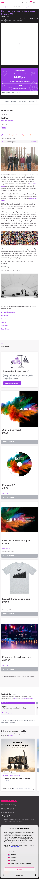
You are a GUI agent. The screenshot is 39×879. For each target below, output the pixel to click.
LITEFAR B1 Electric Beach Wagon (16, 778)
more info (4, 120)
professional (18, 134)
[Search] (22, 2)
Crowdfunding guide (26, 698)
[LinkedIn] (13, 809)
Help (15, 698)
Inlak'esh (6, 16)
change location (28, 7)
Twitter (3, 322)
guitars (10, 134)
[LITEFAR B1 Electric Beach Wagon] (18, 755)
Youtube (4, 319)
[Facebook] (2, 809)
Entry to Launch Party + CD (17, 540)
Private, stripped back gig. (17, 657)
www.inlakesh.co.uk (8, 312)
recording (26, 134)
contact (10, 120)
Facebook (4, 315)
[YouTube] (8, 809)
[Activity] (30, 2)
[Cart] (26, 2)
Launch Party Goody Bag (16, 598)
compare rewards (11, 383)
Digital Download (11, 429)
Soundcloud (5, 329)
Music (4, 127)
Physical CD (8, 485)
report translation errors (15, 821)
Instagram (4, 326)
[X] (5, 809)
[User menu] (33, 2)
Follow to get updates (9, 713)
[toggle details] (34, 790)
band (3, 134)
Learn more (16, 710)
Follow (19, 85)
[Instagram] (11, 809)
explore (10, 735)
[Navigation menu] (37, 2)
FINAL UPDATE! (11, 92)
